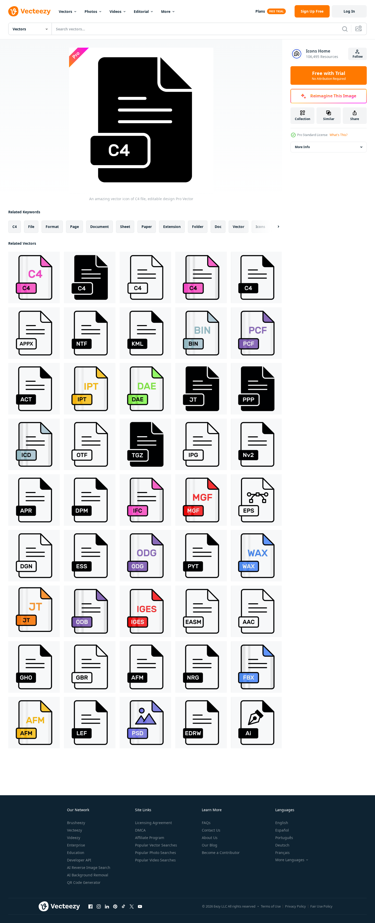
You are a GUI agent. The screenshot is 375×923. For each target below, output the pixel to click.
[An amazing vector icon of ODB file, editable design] (89, 611)
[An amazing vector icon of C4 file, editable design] (34, 277)
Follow (358, 56)
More (165, 11)
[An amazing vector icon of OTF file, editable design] (89, 444)
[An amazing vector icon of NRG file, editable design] (201, 667)
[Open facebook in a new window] (90, 906)
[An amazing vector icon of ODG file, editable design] (145, 555)
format (52, 226)
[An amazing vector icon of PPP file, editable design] (256, 388)
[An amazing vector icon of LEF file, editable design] (89, 722)
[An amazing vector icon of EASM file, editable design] (201, 611)
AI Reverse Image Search (88, 867)
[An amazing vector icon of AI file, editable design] (256, 722)
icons (260, 226)
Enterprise (76, 845)
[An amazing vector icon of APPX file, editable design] (34, 333)
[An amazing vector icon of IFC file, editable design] (145, 500)
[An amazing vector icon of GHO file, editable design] (34, 667)
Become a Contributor (221, 852)
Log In (349, 11)
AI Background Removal (87, 875)
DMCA (140, 830)
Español (282, 830)
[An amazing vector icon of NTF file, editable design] (89, 333)
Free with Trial (329, 75)
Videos (115, 11)
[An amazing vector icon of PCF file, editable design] (256, 333)
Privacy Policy (295, 906)
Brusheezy (76, 822)
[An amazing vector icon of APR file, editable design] (34, 500)
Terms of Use (271, 906)
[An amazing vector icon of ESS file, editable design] (89, 555)
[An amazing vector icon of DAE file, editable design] (145, 388)
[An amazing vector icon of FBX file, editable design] (256, 667)
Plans (260, 11)
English (281, 822)
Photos (91, 11)
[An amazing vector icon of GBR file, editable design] (89, 667)
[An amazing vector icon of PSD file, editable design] (145, 722)
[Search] (345, 29)
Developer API (79, 860)
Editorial (141, 11)
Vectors (65, 11)
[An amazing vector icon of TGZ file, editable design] (145, 444)
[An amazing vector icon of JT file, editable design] (201, 388)
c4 (14, 226)
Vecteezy (74, 830)
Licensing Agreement (153, 822)
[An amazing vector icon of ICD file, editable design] (34, 444)
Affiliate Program (149, 837)
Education (75, 852)
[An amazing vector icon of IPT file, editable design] (89, 388)
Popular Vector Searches (156, 845)
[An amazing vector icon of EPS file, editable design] (256, 500)
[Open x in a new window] (132, 906)
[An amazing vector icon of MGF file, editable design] (201, 500)
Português (284, 837)
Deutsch (282, 845)
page (74, 226)
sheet (125, 226)
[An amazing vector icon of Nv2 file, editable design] (256, 444)
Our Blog (209, 845)
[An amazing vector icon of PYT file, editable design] (201, 555)
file (31, 226)
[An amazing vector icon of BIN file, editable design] (201, 333)
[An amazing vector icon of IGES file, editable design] (145, 611)
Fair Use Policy (321, 906)
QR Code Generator (84, 882)
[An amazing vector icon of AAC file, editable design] (256, 611)
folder (197, 226)
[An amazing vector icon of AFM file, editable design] (145, 667)
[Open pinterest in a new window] (115, 906)
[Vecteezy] (29, 11)
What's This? (338, 135)
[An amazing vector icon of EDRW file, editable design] (201, 722)
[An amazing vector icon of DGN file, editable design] (34, 555)
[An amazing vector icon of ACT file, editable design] (34, 388)
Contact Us (211, 830)
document (99, 226)
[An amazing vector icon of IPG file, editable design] (201, 444)
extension (172, 226)
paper (146, 226)
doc (218, 226)
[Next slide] (274, 227)
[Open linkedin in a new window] (107, 906)
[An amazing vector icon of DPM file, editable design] (89, 500)
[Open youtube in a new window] (140, 906)
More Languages (289, 860)
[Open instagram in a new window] (99, 906)
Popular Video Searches (155, 860)
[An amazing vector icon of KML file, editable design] (145, 333)
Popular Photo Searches (155, 852)
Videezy (73, 837)
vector (238, 226)
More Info (302, 147)
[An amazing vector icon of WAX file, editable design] (256, 555)
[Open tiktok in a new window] (123, 906)
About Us (210, 837)
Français (282, 852)
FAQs (206, 822)
